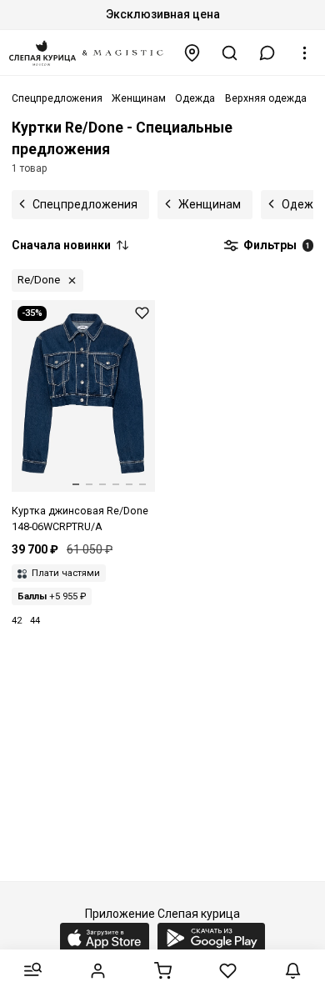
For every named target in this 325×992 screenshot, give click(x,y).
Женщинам (209, 204)
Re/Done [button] (39, 279)
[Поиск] (230, 53)
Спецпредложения (85, 204)
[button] (267, 53)
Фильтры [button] (275, 245)
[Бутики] (192, 53)
